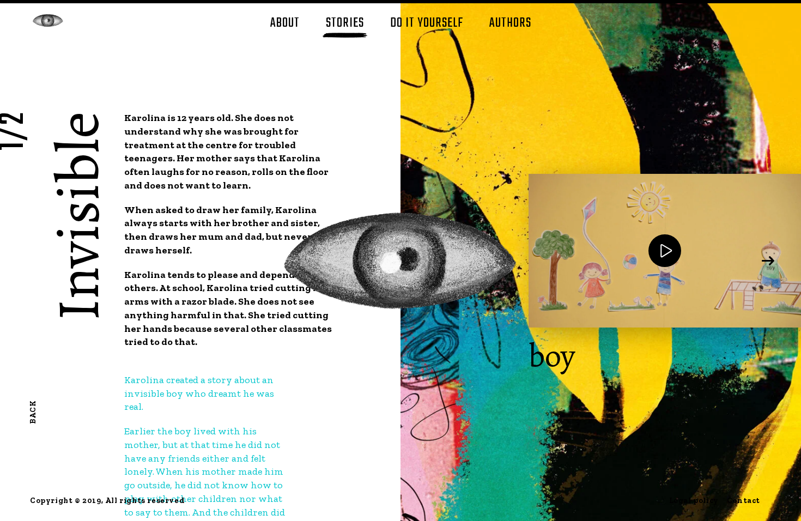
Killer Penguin (48, 20)
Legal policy (694, 500)
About (285, 23)
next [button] (768, 260)
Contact (743, 500)
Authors (510, 23)
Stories (345, 23)
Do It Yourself (426, 23)
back (33, 412)
